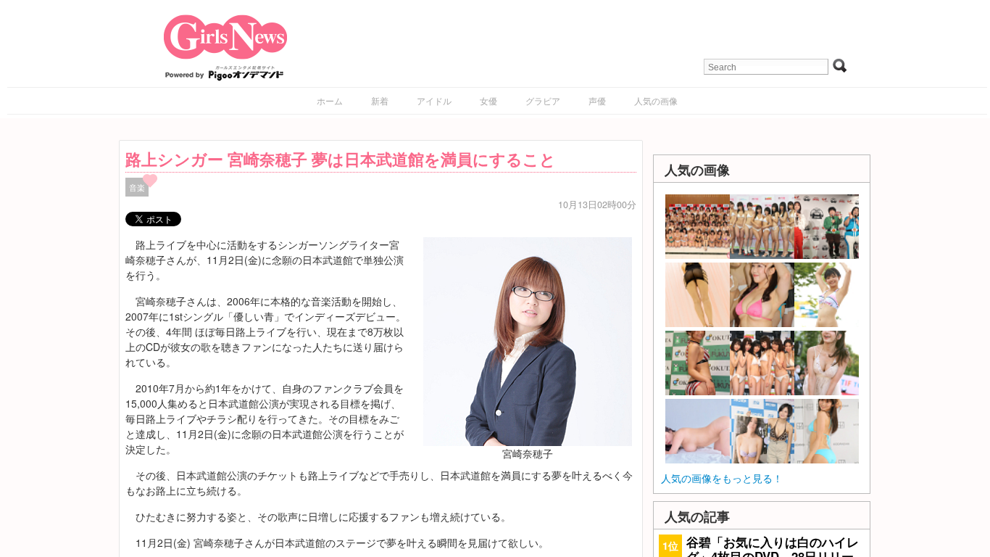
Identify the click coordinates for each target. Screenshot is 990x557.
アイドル (434, 100)
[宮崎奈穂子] (527, 339)
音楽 (137, 187)
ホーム (330, 100)
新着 (379, 100)
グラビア (542, 100)
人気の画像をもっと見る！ (722, 478)
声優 (597, 100)
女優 (488, 100)
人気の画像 (656, 100)
